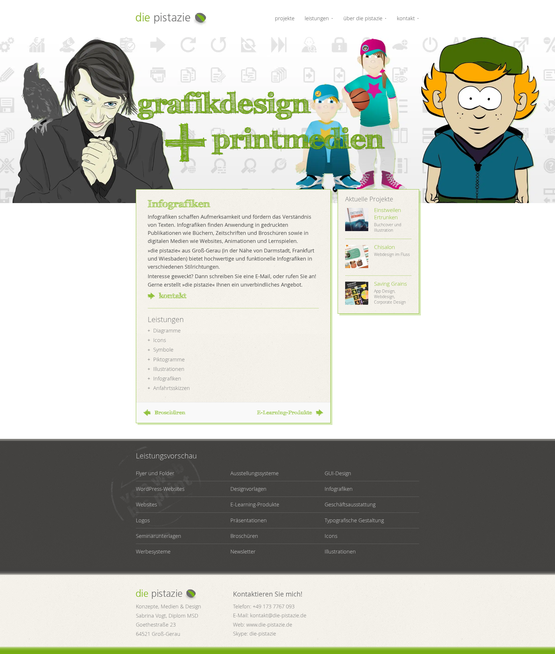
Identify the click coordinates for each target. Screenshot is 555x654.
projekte (285, 18)
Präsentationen (248, 520)
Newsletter (243, 551)
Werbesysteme (153, 551)
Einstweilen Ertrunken (387, 213)
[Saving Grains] (356, 294)
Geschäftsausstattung (350, 504)
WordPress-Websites (160, 488)
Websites (146, 504)
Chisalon (384, 247)
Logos (143, 520)
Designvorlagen (248, 488)
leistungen (317, 18)
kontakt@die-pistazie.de (278, 615)
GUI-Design (338, 473)
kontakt (406, 18)
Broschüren (170, 412)
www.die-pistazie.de (269, 624)
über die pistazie (362, 18)
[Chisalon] (356, 257)
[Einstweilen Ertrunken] (356, 220)
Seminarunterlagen (158, 535)
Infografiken (339, 488)
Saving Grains (390, 283)
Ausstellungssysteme (254, 473)
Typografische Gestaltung (354, 520)
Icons (331, 535)
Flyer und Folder (155, 473)
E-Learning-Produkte (284, 412)
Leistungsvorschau (166, 455)
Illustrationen (340, 551)
